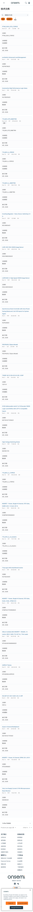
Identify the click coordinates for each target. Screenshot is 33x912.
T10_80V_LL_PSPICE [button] (8, 152)
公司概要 (3, 843)
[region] (17, 899)
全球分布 (3, 837)
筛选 (3, 19)
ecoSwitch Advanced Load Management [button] (14, 57)
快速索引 (9, 19)
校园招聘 (19, 858)
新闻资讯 (19, 849)
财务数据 (19, 837)
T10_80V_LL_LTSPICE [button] (8, 473)
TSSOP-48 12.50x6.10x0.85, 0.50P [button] (12, 375)
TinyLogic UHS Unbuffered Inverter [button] (12, 567)
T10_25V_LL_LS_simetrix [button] (9, 537)
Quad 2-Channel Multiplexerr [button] (10, 726)
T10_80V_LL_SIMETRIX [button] (9, 183)
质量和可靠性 (4, 852)
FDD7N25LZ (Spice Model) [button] (10, 344)
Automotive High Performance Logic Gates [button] (14, 88)
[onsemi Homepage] (15, 2)
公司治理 (19, 843)
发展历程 (3, 846)
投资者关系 (20, 834)
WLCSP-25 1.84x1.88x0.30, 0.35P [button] (12, 696)
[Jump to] (31, 828)
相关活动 (19, 846)
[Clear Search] (27, 15)
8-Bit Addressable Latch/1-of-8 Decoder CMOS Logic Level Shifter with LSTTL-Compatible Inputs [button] (16, 408)
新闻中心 (3, 855)
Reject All (10, 903)
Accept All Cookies (22, 903)
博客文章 (3, 864)
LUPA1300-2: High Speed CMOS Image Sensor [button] (16, 278)
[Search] (2, 15)
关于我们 (3, 834)
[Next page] (30, 823)
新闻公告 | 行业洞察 (6, 858)
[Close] (30, 890)
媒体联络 (3, 867)
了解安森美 (20, 867)
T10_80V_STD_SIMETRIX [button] (9, 119)
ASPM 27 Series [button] (7, 665)
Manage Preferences (16, 907)
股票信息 (19, 840)
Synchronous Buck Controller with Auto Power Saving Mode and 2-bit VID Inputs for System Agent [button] (16, 311)
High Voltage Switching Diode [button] (11, 442)
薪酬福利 (19, 870)
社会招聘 (19, 861)
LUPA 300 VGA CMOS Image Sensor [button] (13, 247)
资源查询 (19, 852)
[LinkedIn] (15, 884)
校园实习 (19, 864)
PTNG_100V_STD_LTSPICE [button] (10, 26)
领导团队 (3, 840)
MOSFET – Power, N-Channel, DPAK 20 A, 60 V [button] (16, 757)
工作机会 (20, 855)
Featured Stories (5, 861)
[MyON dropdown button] (29, 3)
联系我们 (3, 849)
